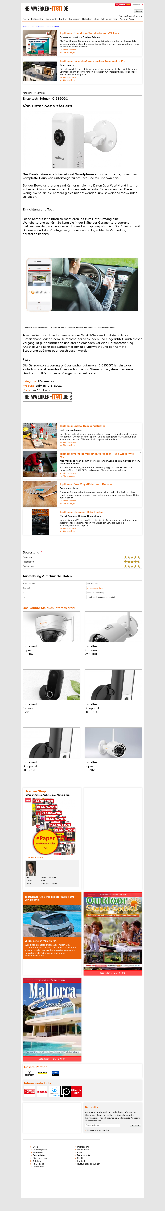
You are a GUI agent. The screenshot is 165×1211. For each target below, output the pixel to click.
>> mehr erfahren (34, 857)
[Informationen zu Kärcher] (42, 1073)
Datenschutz (83, 1155)
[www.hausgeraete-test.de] (54, 1099)
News (26, 18)
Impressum (83, 1146)
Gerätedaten (39, 1155)
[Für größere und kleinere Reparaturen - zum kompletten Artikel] (41, 522)
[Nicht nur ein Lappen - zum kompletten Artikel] (41, 436)
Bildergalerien (40, 1158)
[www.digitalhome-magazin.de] (29, 1099)
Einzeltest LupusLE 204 (30, 650)
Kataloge (37, 1161)
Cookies (81, 1158)
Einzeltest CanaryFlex (30, 708)
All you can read (109, 18)
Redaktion (38, 1152)
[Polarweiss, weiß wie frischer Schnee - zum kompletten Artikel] (41, 43)
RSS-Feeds (38, 1163)
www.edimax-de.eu (95, 588)
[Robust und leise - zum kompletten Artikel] (41, 494)
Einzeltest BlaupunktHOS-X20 (92, 708)
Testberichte (37, 18)
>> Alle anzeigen (67, 52)
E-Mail (43, 880)
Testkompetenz (40, 1149)
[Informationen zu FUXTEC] (29, 1073)
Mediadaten (83, 1149)
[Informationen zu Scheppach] (55, 1073)
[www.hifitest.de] (42, 1099)
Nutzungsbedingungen (88, 1163)
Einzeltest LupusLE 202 (92, 766)
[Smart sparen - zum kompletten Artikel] (41, 71)
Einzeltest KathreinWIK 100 (92, 650)
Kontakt (81, 1161)
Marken (63, 18)
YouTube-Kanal (126, 18)
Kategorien (74, 18)
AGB (79, 1152)
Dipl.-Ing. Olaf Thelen (48, 877)
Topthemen (38, 1166)
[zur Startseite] (49, 8)
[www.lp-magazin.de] (65, 1099)
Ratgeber (87, 18)
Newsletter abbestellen (98, 1130)
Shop (96, 18)
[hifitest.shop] (76, 1099)
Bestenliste (51, 18)
